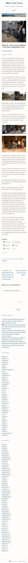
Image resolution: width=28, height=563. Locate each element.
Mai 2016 (4, 549)
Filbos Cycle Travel (14, 3)
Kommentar (20, 302)
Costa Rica (4, 373)
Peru (3, 418)
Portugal (4, 420)
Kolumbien (4, 395)
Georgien (4, 380)
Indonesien (4, 388)
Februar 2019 (5, 487)
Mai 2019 (4, 481)
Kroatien (4, 397)
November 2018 (5, 493)
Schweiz (4, 422)
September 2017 (6, 519)
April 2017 (4, 528)
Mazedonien (5, 403)
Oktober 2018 (5, 494)
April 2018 (4, 506)
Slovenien (4, 425)
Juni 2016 (4, 547)
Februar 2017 (5, 532)
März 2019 (4, 485)
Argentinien (4, 360)
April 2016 (4, 550)
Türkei (3, 429)
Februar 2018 (5, 509)
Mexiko (3, 405)
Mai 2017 (4, 526)
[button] (8, 96)
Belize (3, 366)
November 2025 (5, 459)
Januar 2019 (4, 489)
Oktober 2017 (5, 517)
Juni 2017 (4, 524)
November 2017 (5, 515)
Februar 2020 (5, 465)
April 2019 (4, 483)
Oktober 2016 (5, 539)
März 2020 (4, 463)
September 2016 (6, 541)
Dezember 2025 (5, 457)
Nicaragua (4, 412)
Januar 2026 (4, 455)
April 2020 (4, 461)
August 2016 (5, 543)
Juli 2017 (4, 522)
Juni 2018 (4, 502)
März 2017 (4, 530)
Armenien (4, 362)
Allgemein (4, 358)
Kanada (4, 394)
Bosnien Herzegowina (7, 369)
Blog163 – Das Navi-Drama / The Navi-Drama (21, 273)
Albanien (4, 356)
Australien (4, 364)
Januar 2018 (4, 511)
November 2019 (5, 470)
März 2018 (4, 508)
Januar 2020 (4, 466)
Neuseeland (5, 410)
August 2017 (5, 521)
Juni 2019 (4, 479)
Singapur (4, 423)
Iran (3, 390)
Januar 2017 (4, 534)
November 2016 (5, 537)
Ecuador (4, 377)
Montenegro (5, 407)
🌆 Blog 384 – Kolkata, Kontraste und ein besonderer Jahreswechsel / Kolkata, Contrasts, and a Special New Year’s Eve (14, 326)
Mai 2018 (4, 504)
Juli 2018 (4, 500)
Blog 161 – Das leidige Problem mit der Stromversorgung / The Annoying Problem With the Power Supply (8, 275)
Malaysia (4, 401)
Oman (3, 414)
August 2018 (5, 498)
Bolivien (4, 367)
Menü (14, 10)
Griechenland (5, 382)
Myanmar (4, 408)
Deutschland (5, 375)
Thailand (4, 431)
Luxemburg (4, 399)
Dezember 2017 (5, 513)
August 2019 (5, 476)
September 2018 (6, 496)
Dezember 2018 (5, 491)
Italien (3, 392)
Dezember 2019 (5, 468)
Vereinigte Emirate (6, 433)
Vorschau (4, 435)
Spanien (4, 427)
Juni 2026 (4, 446)
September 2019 (6, 474)
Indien (21, 258)
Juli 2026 (4, 444)
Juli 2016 (4, 545)
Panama (4, 416)
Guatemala (4, 384)
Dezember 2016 (5, 536)
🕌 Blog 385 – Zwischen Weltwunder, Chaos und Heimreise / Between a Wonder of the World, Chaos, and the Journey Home (13, 321)
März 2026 (4, 451)
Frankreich (4, 379)
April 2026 (4, 450)
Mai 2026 (4, 448)
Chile (3, 371)
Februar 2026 (5, 453)
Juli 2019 (4, 478)
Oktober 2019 (5, 472)
